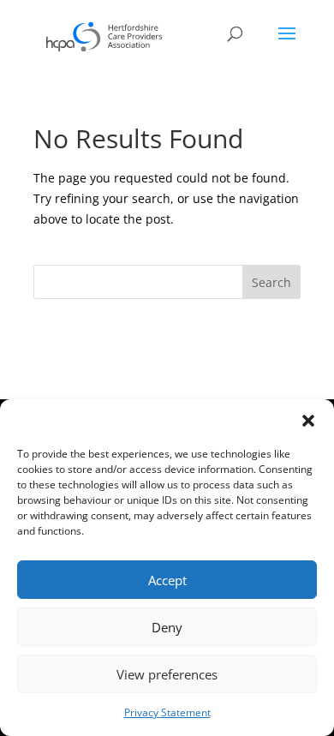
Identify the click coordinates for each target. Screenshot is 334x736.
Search (271, 282)
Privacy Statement (167, 712)
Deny (167, 627)
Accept (167, 580)
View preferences (167, 674)
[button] (308, 420)
